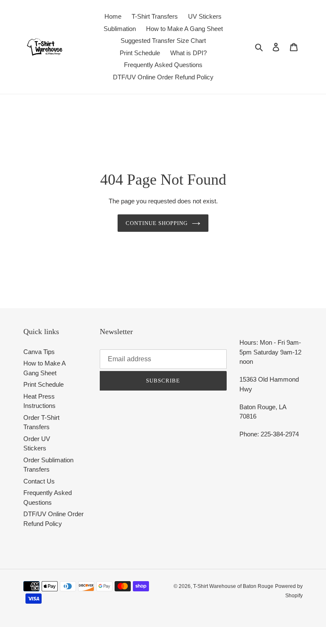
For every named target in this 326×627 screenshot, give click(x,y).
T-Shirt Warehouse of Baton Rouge (233, 586)
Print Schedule (43, 384)
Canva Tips (39, 351)
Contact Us (39, 481)
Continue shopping (157, 223)
